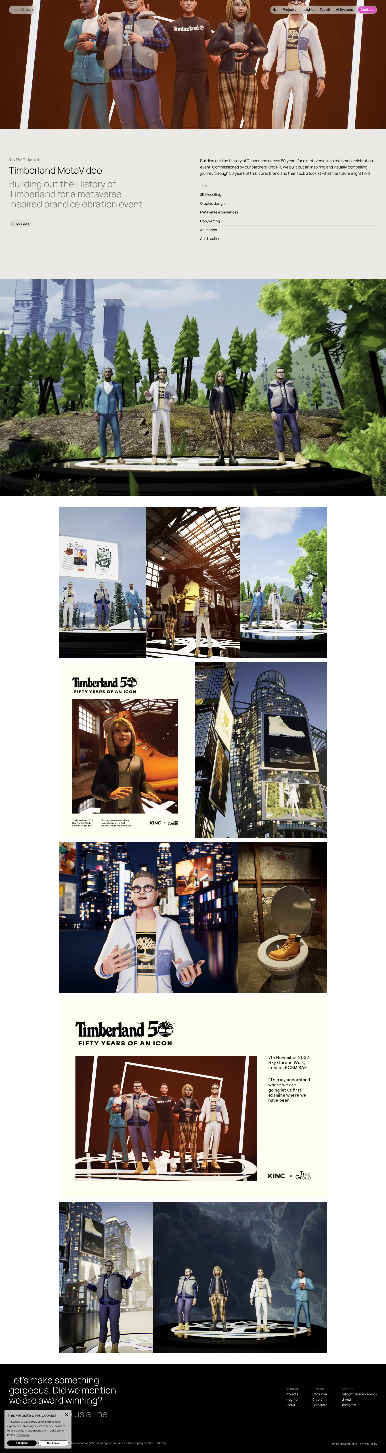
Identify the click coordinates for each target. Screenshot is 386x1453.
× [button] (66, 1415)
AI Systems (345, 9)
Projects (289, 9)
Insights (308, 9)
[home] (23, 10)
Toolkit (325, 9)
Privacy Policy (368, 1444)
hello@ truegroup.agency (359, 1394)
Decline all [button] (53, 1443)
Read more (23, 1435)
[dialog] (37, 1429)
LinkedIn (347, 1399)
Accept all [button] (22, 1443)
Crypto (317, 1399)
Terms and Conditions (343, 1444)
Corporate (320, 1405)
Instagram (349, 1405)
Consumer (320, 1394)
